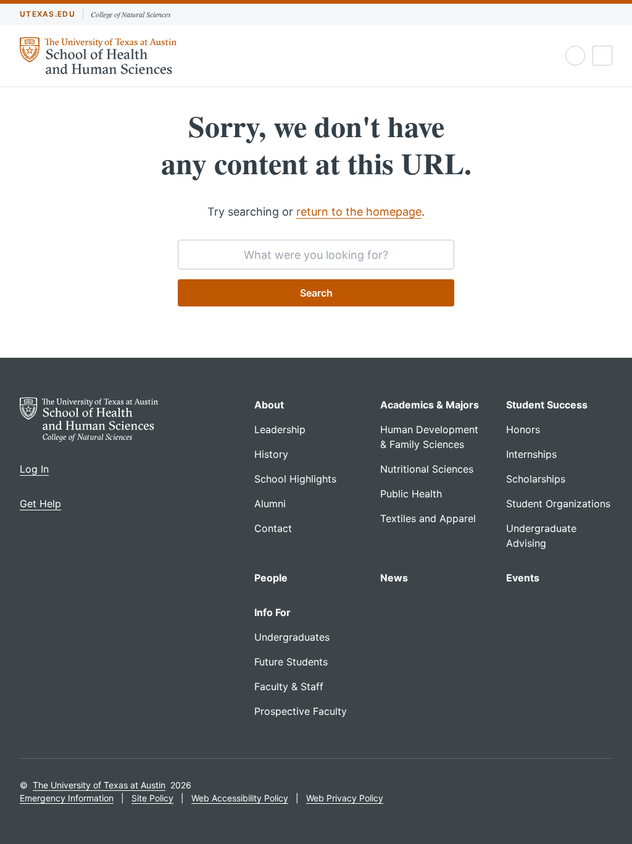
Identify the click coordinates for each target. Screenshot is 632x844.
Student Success (547, 405)
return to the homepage (359, 211)
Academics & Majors (429, 405)
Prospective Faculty (300, 711)
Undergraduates (292, 637)
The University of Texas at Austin (99, 785)
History (271, 454)
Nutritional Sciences (426, 469)
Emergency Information (67, 798)
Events (522, 578)
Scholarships (535, 479)
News (394, 578)
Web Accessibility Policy (239, 798)
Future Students (291, 662)
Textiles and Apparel (428, 518)
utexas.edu (47, 14)
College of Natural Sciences (131, 14)
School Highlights (295, 479)
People (271, 578)
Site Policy (152, 798)
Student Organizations (558, 503)
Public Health (411, 493)
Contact (273, 528)
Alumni (270, 503)
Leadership (280, 429)
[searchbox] (316, 254)
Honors (523, 429)
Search (316, 293)
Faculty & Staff (288, 686)
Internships (531, 454)
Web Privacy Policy (344, 798)
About (269, 405)
